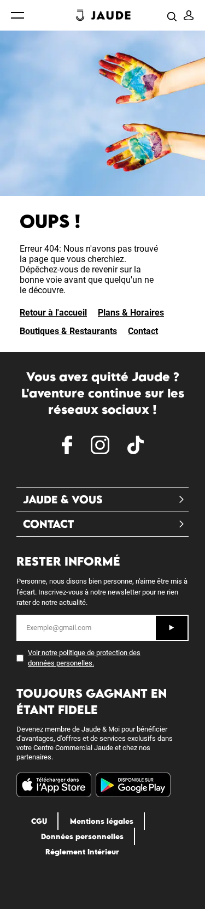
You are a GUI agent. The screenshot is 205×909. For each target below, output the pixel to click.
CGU (39, 821)
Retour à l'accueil (53, 312)
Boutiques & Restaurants (68, 331)
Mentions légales (101, 821)
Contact (143, 331)
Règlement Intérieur (82, 851)
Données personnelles (82, 836)
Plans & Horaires (131, 312)
